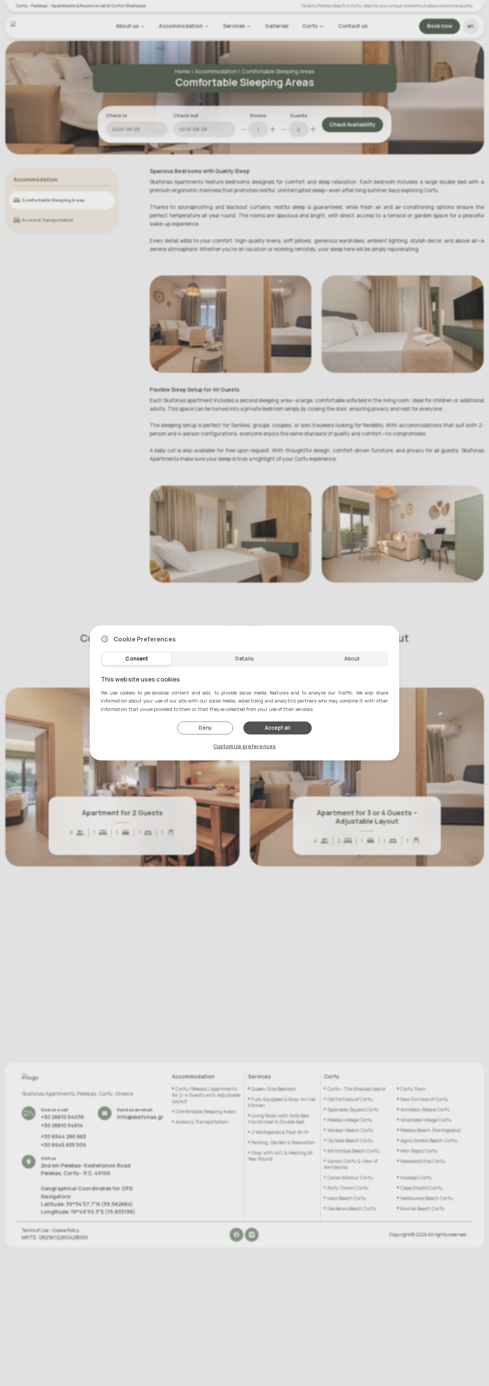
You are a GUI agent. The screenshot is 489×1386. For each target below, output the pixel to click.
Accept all (277, 727)
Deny (205, 727)
